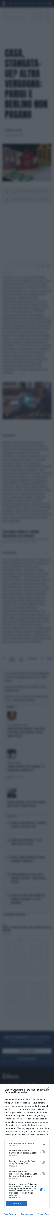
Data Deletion (10, 1214)
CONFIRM (16, 1203)
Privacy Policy (44, 1214)
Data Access (27, 1214)
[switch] (42, 1151)
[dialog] (27, 1152)
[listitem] (27, 1144)
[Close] (48, 1090)
